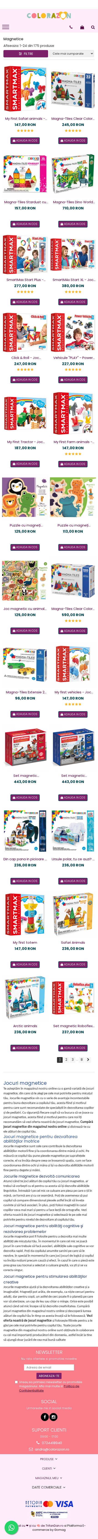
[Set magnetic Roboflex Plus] (73, 998)
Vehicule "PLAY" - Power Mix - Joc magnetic (73, 357)
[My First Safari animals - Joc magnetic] (25, 88)
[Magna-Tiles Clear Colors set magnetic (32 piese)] (73, 89)
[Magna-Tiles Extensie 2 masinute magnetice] (25, 664)
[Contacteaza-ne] (71, 27)
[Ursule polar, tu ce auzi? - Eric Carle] (73, 831)
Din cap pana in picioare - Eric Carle (25, 859)
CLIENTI (47, 1468)
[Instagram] (53, 1417)
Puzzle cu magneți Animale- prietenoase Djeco (25, 525)
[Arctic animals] (25, 998)
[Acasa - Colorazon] (49, 15)
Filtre (27, 53)
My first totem (25, 942)
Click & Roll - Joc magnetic (25, 357)
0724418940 (51, 1442)
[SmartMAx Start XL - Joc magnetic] (73, 254)
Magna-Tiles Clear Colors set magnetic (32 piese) (73, 118)
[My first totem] (25, 914)
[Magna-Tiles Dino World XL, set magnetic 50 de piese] (73, 174)
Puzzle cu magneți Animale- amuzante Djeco (73, 525)
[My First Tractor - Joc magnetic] (25, 413)
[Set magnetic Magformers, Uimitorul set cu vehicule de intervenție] (25, 747)
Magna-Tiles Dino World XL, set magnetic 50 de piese (73, 202)
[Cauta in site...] (93, 27)
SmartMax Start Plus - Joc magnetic (25, 279)
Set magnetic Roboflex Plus (73, 1026)
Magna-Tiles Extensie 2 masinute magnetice (25, 692)
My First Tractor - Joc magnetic (25, 441)
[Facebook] (45, 1417)
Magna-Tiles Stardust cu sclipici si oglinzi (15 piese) (25, 202)
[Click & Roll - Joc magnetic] (25, 332)
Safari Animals (73, 942)
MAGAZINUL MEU (47, 1478)
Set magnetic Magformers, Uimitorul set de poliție (73, 775)
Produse (47, 1459)
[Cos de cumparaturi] (82, 27)
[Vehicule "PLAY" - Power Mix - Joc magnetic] (73, 332)
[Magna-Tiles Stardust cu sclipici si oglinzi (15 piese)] (25, 174)
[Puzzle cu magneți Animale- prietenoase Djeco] (25, 497)
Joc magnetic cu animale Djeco (25, 608)
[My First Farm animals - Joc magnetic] (73, 413)
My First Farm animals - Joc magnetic (73, 441)
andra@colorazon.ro (51, 1449)
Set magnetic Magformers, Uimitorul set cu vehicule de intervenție (25, 775)
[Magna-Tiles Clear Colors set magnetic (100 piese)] (73, 581)
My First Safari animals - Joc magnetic (25, 118)
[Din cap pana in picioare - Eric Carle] (25, 831)
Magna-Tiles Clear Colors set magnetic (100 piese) (73, 608)
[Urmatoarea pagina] (88, 1060)
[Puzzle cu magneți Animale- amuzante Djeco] (73, 497)
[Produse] (6, 28)
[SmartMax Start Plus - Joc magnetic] (25, 254)
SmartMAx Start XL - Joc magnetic (73, 279)
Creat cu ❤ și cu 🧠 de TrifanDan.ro (38, 1525)
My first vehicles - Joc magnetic (73, 692)
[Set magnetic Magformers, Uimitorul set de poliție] (73, 747)
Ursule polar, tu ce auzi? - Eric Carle (73, 859)
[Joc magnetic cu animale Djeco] (25, 581)
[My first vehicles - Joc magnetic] (73, 664)
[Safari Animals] (73, 914)
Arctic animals (25, 1025)
